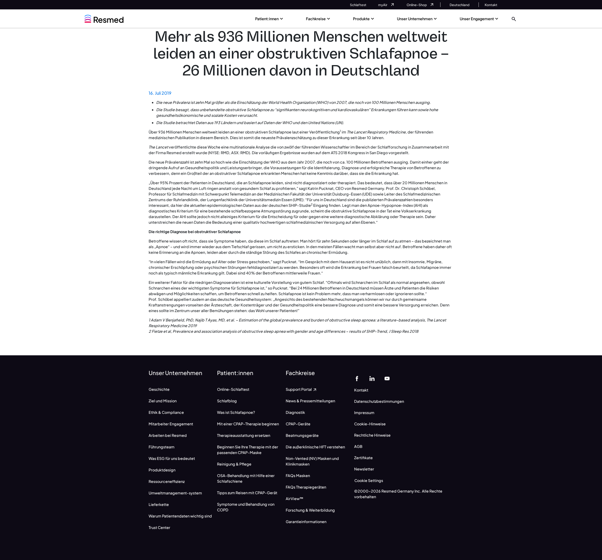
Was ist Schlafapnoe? (236, 412)
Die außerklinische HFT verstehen (315, 446)
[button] (513, 18)
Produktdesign (162, 469)
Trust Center (159, 527)
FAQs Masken (298, 475)
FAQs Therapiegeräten (306, 487)
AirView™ (294, 498)
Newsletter (364, 468)
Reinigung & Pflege (234, 464)
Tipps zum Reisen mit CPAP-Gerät (247, 492)
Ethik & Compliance (166, 412)
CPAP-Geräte (298, 423)
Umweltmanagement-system (175, 492)
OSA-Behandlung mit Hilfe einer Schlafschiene (246, 478)
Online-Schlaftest (233, 389)
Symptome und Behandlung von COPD (245, 507)
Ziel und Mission (163, 400)
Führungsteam (161, 446)
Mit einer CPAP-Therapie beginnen (248, 423)
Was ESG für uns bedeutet (172, 458)
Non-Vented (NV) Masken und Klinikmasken (312, 461)
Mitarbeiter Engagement (171, 423)
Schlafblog (227, 400)
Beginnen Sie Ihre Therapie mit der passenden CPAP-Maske (247, 449)
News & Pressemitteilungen (310, 400)
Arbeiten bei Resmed (168, 435)
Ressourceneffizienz (167, 481)
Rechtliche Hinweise (372, 435)
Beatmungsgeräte (302, 435)
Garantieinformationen (306, 521)
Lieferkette (159, 504)
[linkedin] (372, 378)
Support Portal (299, 389)
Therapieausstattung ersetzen (243, 435)
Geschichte (159, 389)
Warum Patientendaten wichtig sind (180, 515)
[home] (104, 19)
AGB (358, 446)
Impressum (364, 412)
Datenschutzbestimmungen (379, 401)
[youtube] (387, 378)
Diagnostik (295, 412)
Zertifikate (363, 457)
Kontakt (361, 390)
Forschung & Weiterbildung (310, 510)
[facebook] (357, 378)
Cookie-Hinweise (370, 423)
